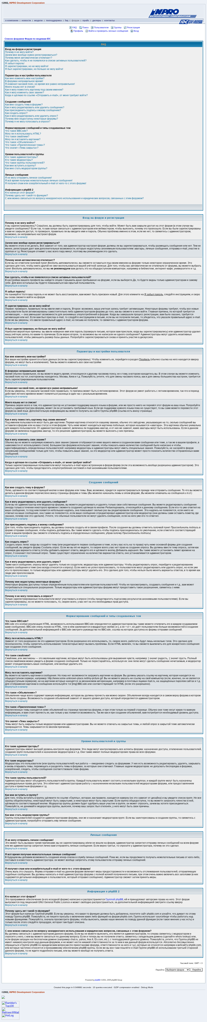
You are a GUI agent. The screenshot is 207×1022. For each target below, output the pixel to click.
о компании (11, 20)
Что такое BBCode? (16, 130)
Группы (117, 27)
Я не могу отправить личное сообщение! (28, 177)
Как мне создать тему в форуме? (24, 104)
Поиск (85, 27)
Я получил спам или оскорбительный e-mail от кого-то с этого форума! (45, 183)
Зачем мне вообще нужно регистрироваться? (31, 55)
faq (66, 20)
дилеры (96, 20)
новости (26, 20)
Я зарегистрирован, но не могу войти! (26, 66)
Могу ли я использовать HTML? (23, 133)
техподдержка (54, 20)
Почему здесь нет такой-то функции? (26, 195)
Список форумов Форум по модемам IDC (28, 39)
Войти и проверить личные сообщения (108, 31)
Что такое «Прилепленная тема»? (25, 145)
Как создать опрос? (16, 113)
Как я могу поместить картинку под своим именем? (34, 89)
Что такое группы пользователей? (25, 162)
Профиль (78, 31)
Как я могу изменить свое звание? (24, 92)
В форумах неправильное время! (24, 81)
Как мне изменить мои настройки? (24, 78)
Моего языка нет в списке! (20, 86)
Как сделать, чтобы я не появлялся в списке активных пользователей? (46, 60)
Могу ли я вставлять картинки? (22, 139)
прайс (85, 20)
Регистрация (133, 27)
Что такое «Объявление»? (20, 142)
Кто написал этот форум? (20, 192)
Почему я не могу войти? (19, 52)
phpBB (97, 980)
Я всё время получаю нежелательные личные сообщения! (38, 180)
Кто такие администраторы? (21, 157)
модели (38, 20)
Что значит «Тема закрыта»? (21, 147)
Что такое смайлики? (17, 136)
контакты (109, 20)
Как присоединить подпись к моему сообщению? (33, 110)
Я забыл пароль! (14, 63)
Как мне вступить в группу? (20, 165)
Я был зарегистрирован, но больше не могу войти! (34, 69)
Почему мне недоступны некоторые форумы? (31, 118)
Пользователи (101, 27)
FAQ (74, 27)
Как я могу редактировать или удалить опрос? (31, 115)
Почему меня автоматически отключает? (28, 57)
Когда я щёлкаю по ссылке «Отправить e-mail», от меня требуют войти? (46, 95)
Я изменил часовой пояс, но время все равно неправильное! (40, 84)
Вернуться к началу (16, 237)
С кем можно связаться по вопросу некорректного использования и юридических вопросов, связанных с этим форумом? (74, 198)
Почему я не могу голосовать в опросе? (27, 121)
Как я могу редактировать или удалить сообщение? (34, 107)
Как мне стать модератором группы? (26, 168)
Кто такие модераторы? (19, 160)
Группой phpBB (114, 899)
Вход (136, 31)
